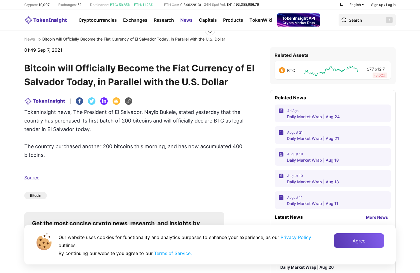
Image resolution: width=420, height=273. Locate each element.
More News (377, 217)
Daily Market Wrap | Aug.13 (313, 181)
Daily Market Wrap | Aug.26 (307, 267)
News (186, 20)
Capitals (208, 20)
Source (31, 177)
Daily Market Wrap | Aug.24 (313, 116)
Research (164, 20)
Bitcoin (35, 195)
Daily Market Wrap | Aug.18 (313, 160)
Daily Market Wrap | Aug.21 (313, 138)
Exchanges (135, 20)
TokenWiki (260, 20)
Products (233, 20)
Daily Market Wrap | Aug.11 (312, 203)
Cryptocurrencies (98, 20)
